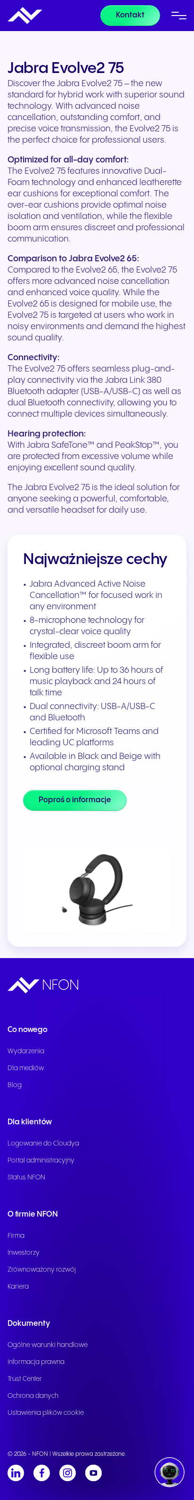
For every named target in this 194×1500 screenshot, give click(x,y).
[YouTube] (93, 1473)
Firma (16, 1236)
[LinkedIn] (16, 1473)
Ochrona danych (33, 1396)
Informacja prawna (36, 1362)
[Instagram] (67, 1473)
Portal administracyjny (41, 1160)
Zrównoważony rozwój (42, 1269)
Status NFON (26, 1177)
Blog (15, 1085)
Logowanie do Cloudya (43, 1143)
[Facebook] (41, 1473)
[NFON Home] (25, 15)
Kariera (18, 1286)
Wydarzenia (26, 1051)
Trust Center (25, 1379)
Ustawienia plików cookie (46, 1413)
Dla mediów (26, 1068)
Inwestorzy (24, 1253)
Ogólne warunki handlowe (48, 1345)
